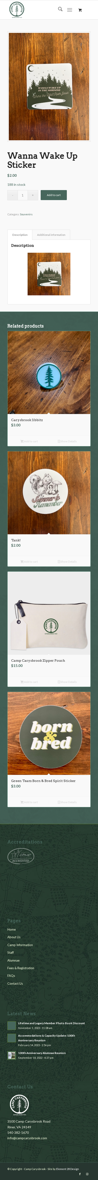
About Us (13, 937)
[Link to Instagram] (87, 1174)
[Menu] (69, 9)
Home (11, 929)
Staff (10, 952)
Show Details (68, 441)
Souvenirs (26, 214)
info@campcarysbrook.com (27, 1138)
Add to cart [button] (31, 441)
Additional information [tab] (51, 234)
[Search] (58, 9)
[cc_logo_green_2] (40, 9)
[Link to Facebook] (79, 1174)
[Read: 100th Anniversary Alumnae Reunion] (11, 1055)
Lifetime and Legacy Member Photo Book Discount (51, 1023)
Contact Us (15, 983)
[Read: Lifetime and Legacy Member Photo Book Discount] (11, 1025)
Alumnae (13, 960)
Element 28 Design (67, 1168)
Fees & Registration (20, 968)
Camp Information (20, 945)
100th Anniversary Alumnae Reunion (42, 1053)
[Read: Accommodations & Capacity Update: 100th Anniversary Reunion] (11, 1038)
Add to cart (54, 195)
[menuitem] (58, 9)
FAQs (11, 976)
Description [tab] (20, 234)
